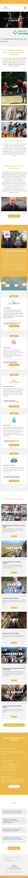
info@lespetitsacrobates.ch (14, 401)
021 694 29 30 (6, 441)
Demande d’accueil (14, 786)
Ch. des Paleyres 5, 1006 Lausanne (9, 400)
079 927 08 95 (6, 477)
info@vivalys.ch (12, 441)
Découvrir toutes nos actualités (14, 725)
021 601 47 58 (6, 401)
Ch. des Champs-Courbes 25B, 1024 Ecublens (11, 440)
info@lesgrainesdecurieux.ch (15, 477)
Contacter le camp (14, 480)
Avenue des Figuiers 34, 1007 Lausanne (10, 361)
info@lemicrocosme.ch (14, 362)
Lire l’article (14, 536)
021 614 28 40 (6, 362)
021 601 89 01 (12, 767)
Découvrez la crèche (14, 326)
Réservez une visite (14, 367)
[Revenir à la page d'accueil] (14, 867)
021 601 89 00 (11, 764)
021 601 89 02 (11, 769)
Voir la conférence (14, 216)
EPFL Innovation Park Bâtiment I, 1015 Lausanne (12, 322)
